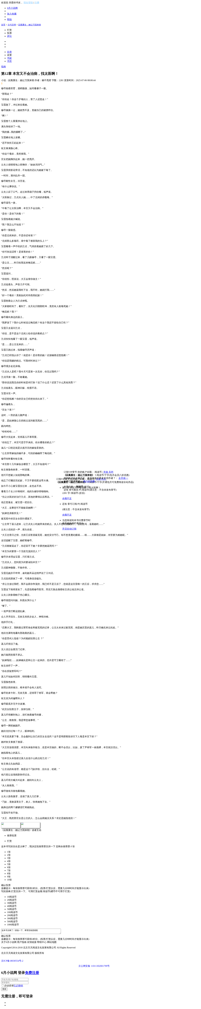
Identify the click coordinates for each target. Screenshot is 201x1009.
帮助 (9, 19)
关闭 (111, 472)
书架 (9, 58)
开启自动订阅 (69, 529)
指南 (3, 66)
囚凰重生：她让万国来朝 (29, 25)
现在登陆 (28, 2)
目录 (9, 52)
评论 (9, 36)
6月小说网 (12, 8)
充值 (106, 472)
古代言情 (12, 25)
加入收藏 (11, 14)
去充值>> (123, 478)
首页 (3, 25)
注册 (37, 2)
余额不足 (67, 498)
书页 (9, 61)
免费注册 (32, 973)
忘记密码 (18, 985)
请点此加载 (89, 481)
